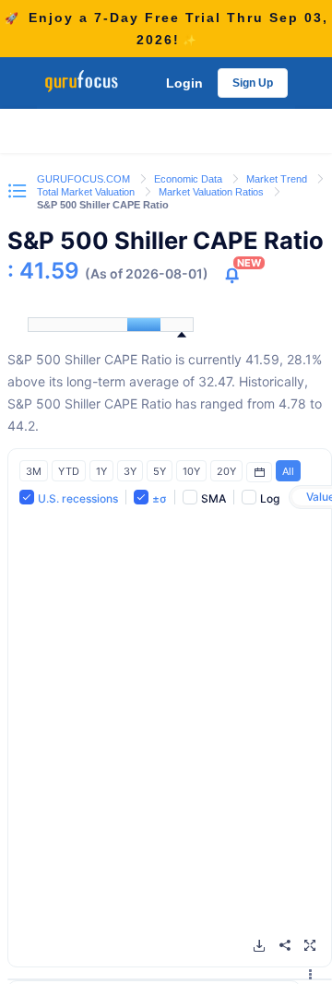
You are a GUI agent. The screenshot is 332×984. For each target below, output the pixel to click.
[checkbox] (68, 497)
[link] (85, 178)
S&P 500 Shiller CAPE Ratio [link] (103, 204)
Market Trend (278, 178)
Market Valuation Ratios (213, 191)
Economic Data (189, 178)
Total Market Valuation (87, 191)
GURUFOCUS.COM (85, 178)
